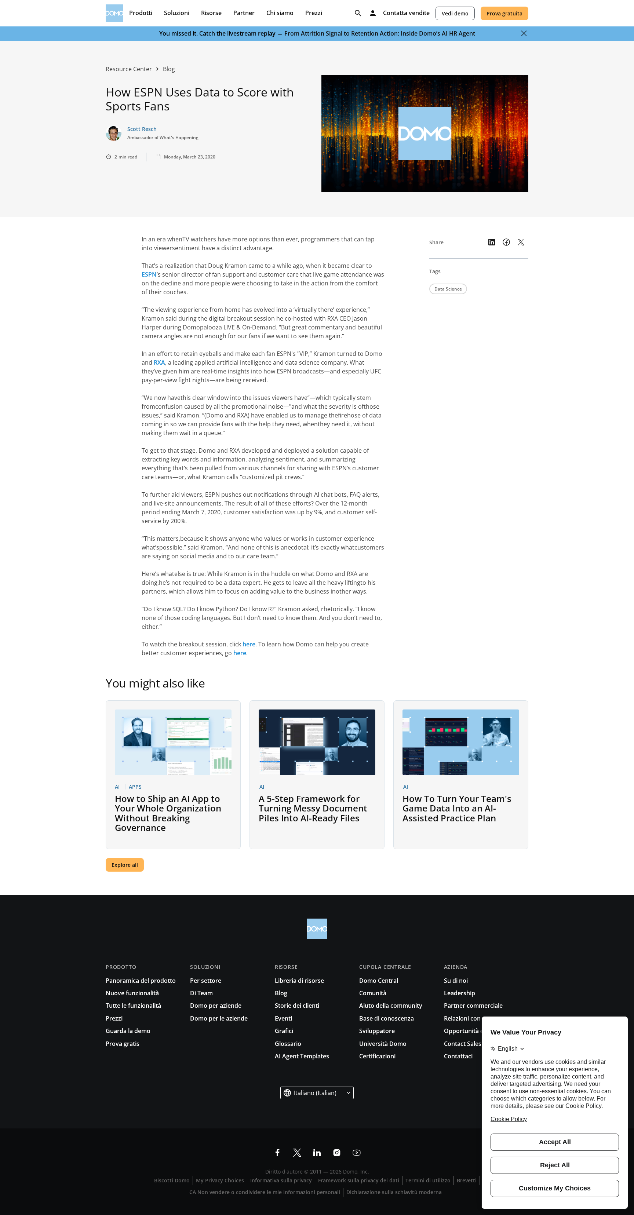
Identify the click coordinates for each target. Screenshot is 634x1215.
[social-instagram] (336, 1153)
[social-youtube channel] (356, 1153)
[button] (317, 1093)
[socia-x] (297, 1153)
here (249, 644)
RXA (159, 362)
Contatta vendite (406, 13)
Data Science (448, 289)
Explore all (125, 864)
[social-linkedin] (317, 1153)
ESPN (149, 274)
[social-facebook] (277, 1153)
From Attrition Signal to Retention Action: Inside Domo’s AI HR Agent (379, 33)
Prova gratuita (504, 13)
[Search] (358, 13)
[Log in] (372, 13)
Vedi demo (455, 13)
